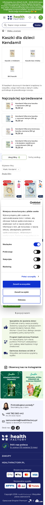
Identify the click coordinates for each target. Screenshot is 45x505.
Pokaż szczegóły (29, 277)
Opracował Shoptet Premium (15, 501)
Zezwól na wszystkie (21, 284)
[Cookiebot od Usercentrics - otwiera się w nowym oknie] (30, 203)
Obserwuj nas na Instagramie (25, 367)
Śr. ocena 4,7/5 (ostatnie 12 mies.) (24, 447)
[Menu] (4, 17)
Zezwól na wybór (22, 292)
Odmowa (21, 300)
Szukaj (38, 25)
